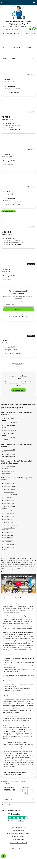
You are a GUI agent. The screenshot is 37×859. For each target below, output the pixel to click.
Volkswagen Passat (9, 513)
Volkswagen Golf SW (10, 544)
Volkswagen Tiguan (9, 486)
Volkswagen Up (8, 532)
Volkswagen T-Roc (9, 483)
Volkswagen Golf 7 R (10, 430)
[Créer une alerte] (3, 856)
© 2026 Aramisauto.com (18, 849)
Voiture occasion (14, 781)
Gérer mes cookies (18, 836)
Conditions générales (18, 827)
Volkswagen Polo (9, 492)
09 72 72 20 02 (9, 790)
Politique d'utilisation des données (18, 833)
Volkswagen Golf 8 (9, 489)
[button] (14, 33)
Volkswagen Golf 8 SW (10, 495)
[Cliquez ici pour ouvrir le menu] (34, 2)
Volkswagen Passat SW (10, 525)
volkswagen (24, 781)
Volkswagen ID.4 (9, 522)
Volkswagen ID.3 (8, 519)
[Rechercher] (30, 29)
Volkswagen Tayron (9, 503)
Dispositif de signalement (18, 843)
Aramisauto (4, 781)
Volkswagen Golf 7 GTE (10, 423)
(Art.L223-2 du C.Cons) (21, 316)
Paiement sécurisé (18, 840)
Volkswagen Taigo (9, 500)
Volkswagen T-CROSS (10, 497)
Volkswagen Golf (9, 516)
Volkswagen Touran (9, 511)
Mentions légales (18, 830)
